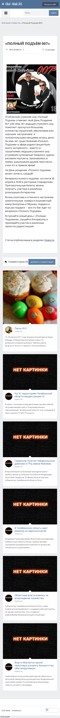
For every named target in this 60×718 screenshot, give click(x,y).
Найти (53, 13)
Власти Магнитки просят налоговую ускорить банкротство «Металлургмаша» (34, 665)
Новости (49, 240)
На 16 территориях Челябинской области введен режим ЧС (33, 395)
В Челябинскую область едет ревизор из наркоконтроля (31, 529)
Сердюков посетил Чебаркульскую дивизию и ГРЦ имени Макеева (35, 462)
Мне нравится (16, 49)
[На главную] (12, 4)
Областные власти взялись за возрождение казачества (31, 597)
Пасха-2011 (21, 328)
